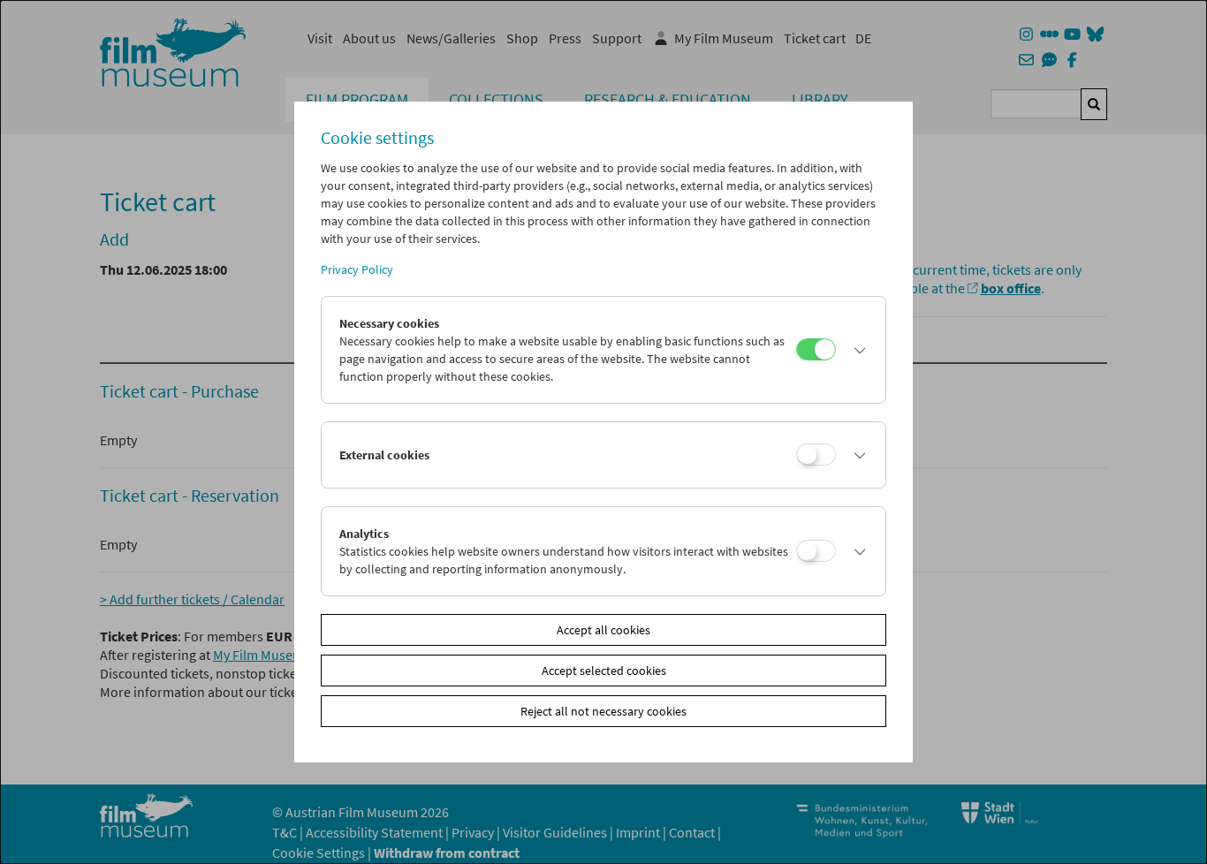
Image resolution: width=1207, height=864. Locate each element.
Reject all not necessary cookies (603, 711)
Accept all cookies (603, 630)
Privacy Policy (357, 269)
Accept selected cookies (604, 670)
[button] (856, 350)
